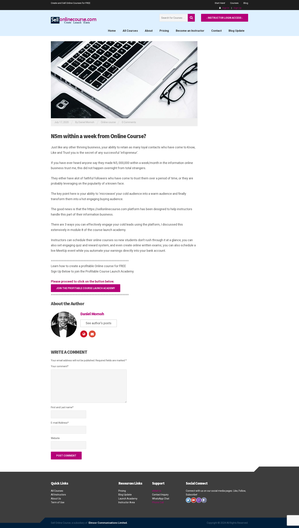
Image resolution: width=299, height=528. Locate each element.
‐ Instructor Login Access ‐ (224, 17)
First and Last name (62, 407)
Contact (216, 30)
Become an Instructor (190, 30)
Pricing (164, 30)
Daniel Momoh (92, 313)
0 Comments (129, 122)
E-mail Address (60, 422)
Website (55, 438)
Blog (245, 3)
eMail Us (156, 490)
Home (112, 30)
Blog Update (236, 30)
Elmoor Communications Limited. (108, 522)
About (149, 30)
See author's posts (98, 323)
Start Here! (220, 3)
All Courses (130, 30)
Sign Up (238, 8)
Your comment (60, 366)
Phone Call (158, 502)
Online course (108, 122)
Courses (234, 3)
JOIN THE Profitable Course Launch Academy (85, 288)
